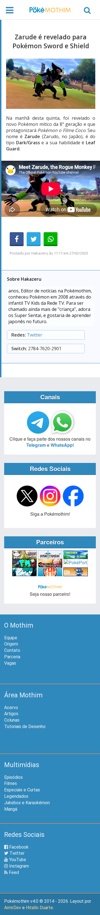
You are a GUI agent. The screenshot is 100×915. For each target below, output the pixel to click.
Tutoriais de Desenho (25, 726)
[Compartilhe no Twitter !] (34, 239)
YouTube (17, 859)
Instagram (18, 866)
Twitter (34, 335)
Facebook (18, 847)
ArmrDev (12, 907)
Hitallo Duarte (39, 907)
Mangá (10, 809)
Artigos (11, 713)
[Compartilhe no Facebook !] (17, 239)
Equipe (10, 637)
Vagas (10, 663)
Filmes (10, 783)
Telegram (36, 445)
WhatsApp (62, 445)
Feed (13, 872)
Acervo (11, 707)
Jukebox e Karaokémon (27, 802)
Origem (11, 644)
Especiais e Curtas (22, 789)
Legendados (16, 796)
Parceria (12, 656)
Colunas (11, 720)
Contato (12, 650)
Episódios (13, 777)
